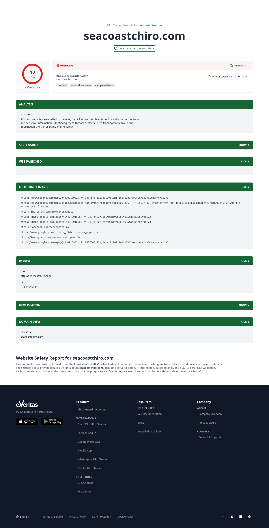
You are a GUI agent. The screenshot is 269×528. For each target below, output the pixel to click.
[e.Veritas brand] (39, 403)
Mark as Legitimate (222, 76)
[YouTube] (223, 516)
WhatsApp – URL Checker (93, 459)
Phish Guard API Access (92, 409)
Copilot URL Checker (90, 468)
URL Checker (85, 482)
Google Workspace (89, 441)
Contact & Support (210, 437)
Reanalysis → (242, 65)
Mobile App (85, 450)
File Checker (85, 491)
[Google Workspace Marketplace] (249, 516)
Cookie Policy (125, 516)
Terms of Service (53, 516)
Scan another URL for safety (137, 48)
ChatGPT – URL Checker (92, 424)
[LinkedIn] (232, 516)
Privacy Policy (77, 516)
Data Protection (101, 516)
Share (245, 76)
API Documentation (150, 414)
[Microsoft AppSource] (240, 516)
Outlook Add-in (87, 433)
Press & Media (207, 422)
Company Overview (210, 414)
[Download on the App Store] (27, 421)
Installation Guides (149, 431)
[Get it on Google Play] (52, 421)
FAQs (141, 422)
